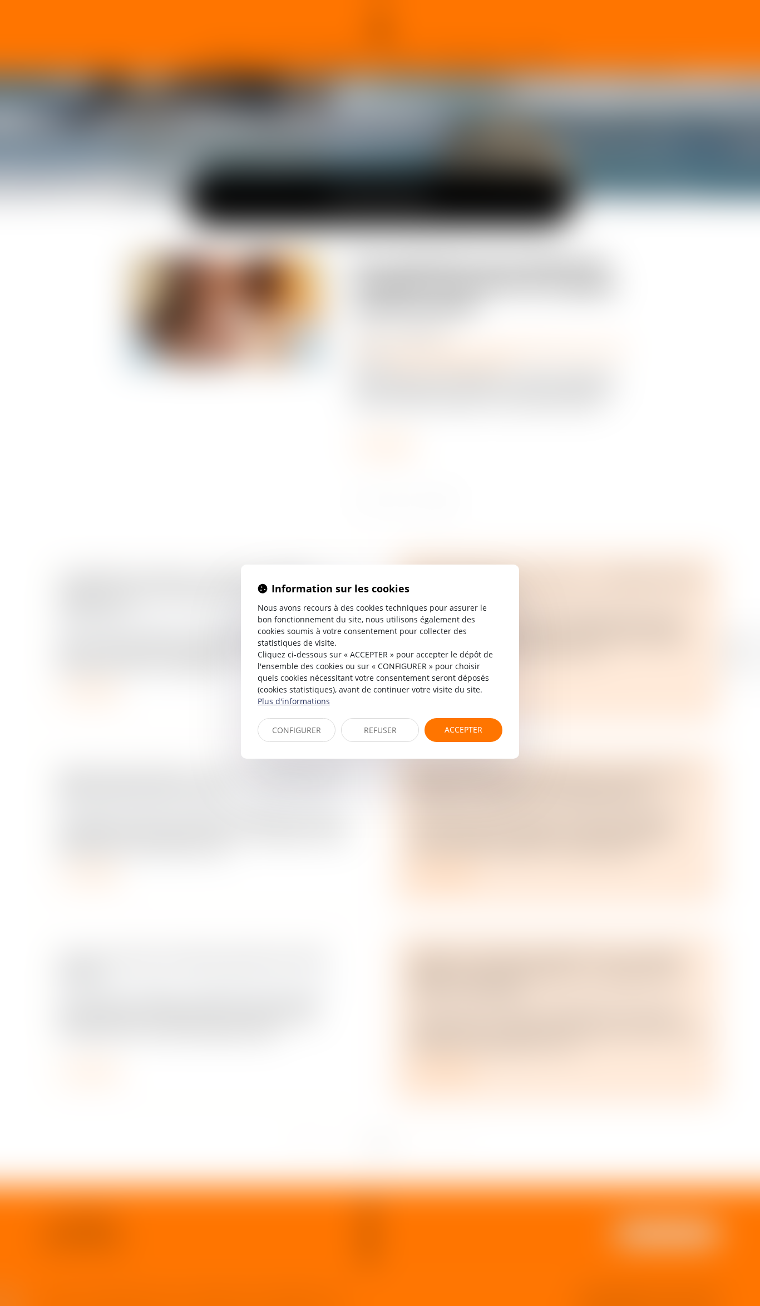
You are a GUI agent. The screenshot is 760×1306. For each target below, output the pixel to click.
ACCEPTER (463, 729)
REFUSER (380, 730)
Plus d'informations (294, 701)
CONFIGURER (296, 730)
